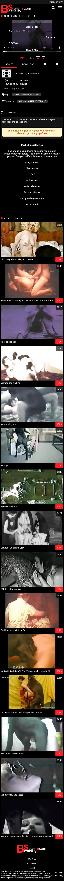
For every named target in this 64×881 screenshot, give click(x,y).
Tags (32, 868)
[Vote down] (43, 58)
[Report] (57, 64)
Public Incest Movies (20, 31)
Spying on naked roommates (41, 151)
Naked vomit (32, 204)
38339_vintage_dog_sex (26, 94)
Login (51, 2)
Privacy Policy (6, 873)
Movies (32, 859)
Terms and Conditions (36, 873)
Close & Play (32, 26)
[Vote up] (38, 58)
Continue (58, 872)
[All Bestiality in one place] (16, 8)
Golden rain (32, 180)
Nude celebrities (32, 186)
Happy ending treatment (32, 198)
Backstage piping (17, 151)
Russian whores (32, 192)
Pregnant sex (32, 162)
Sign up (59, 2)
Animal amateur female (32, 101)
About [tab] (9, 64)
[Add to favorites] (45, 64)
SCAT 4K (13, 43)
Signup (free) (40, 133)
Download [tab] (28, 64)
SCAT (32, 174)
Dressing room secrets (16, 153)
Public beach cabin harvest (43, 156)
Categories (32, 863)
